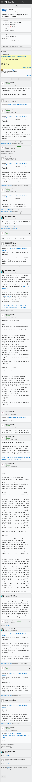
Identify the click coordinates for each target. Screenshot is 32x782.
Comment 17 (7, 701)
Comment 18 (7, 730)
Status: (7, 36)
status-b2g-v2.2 (5, 226)
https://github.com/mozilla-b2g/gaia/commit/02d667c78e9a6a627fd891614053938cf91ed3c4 (16, 735)
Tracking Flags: (4, 38)
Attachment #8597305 (6, 142)
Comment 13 (7, 466)
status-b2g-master (5, 228)
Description (7, 85)
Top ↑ (3, 776)
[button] (28, 2)
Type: (8, 26)
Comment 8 (7, 272)
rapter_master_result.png (9, 70)
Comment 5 (7, 218)
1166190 (7, 764)
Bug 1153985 (7, 296)
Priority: (7, 29)
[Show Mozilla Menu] (5, 2)
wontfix (17, 41)
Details (24, 67)
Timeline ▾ (27, 79)
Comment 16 (7, 669)
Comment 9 (7, 317)
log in (8, 767)
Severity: (7, 30)
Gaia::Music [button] (13, 24)
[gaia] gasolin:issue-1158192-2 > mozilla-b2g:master (13, 56)
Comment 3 (7, 159)
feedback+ (6, 64)
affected (17, 43)
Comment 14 (7, 596)
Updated (7, 148)
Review (29, 67)
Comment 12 (7, 439)
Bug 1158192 (10, 9)
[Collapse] (29, 83)
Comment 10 (7, 414)
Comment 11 (7, 427)
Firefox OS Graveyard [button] (15, 22)
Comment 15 (7, 630)
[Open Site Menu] (2, 2)
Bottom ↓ (15, 79)
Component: (6, 24)
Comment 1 (7, 101)
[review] (4, 118)
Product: (7, 22)
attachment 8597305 (15, 116)
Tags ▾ (21, 79)
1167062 (7, 755)
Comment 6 (7, 234)
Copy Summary (19, 5)
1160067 (7, 625)
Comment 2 (7, 112)
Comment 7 (7, 245)
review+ (6, 61)
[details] (24, 116)
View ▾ (28, 5)
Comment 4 (7, 191)
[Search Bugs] (23, 2)
